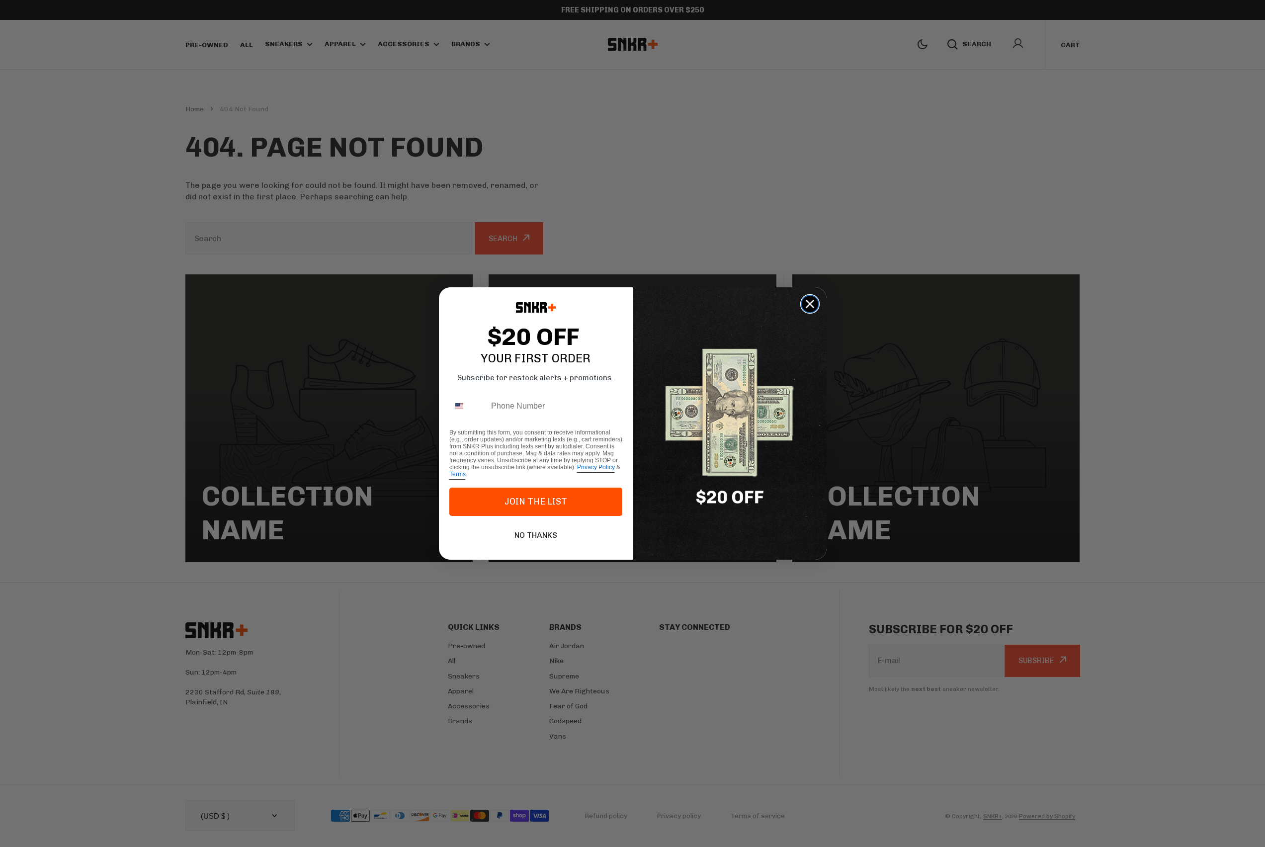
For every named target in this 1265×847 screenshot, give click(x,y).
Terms (457, 474)
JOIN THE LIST (536, 501)
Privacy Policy (596, 467)
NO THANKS (535, 535)
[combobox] (468, 406)
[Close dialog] (810, 304)
